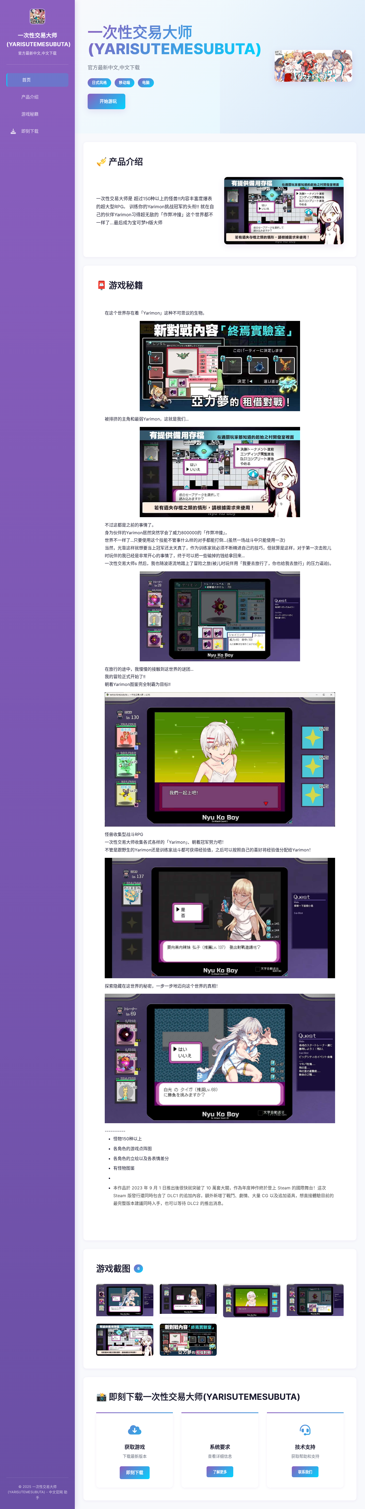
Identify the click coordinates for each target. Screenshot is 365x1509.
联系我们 (305, 1472)
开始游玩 (108, 101)
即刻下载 (134, 1472)
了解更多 (220, 1472)
